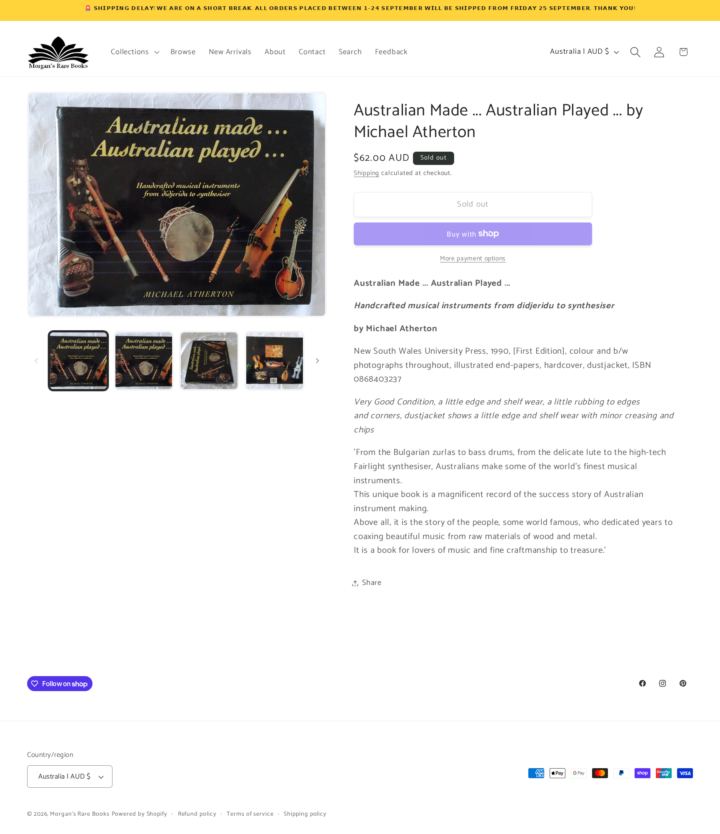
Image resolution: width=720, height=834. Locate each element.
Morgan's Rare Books (79, 814)
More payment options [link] (473, 258)
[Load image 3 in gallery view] (209, 361)
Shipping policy (305, 814)
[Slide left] (36, 361)
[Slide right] (317, 361)
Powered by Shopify (140, 814)
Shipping (366, 173)
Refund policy (197, 814)
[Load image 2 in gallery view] (144, 361)
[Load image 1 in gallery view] (78, 361)
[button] (134, 52)
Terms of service (250, 814)
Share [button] (372, 583)
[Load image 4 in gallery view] (275, 361)
